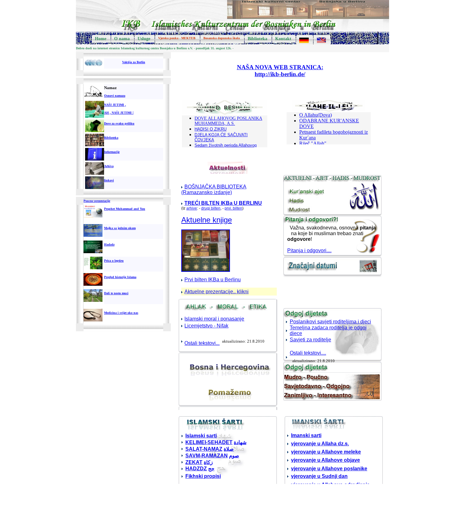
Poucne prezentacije (97, 201)
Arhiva (109, 166)
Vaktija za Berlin (133, 62)
